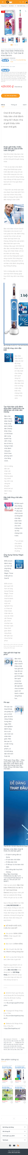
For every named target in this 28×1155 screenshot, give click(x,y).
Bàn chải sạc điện (12, 1049)
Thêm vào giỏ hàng (11, 95)
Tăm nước (21, 49)
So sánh (13, 66)
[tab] (3, 105)
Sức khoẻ (17, 1085)
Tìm (20, 2)
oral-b (18, 1049)
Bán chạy (4, 1085)
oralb (21, 1049)
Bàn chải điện (8, 49)
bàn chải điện (11, 1046)
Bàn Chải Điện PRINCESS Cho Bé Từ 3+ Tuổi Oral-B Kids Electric (14, 1047)
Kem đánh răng (21, 6)
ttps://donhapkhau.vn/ (12, 1028)
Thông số (14, 105)
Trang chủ (3, 6)
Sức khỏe (11, 6)
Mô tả (3, 105)
